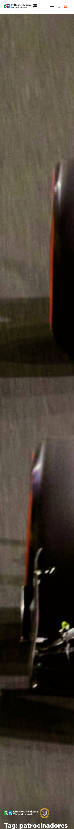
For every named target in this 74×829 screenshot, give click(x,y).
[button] (65, 6)
